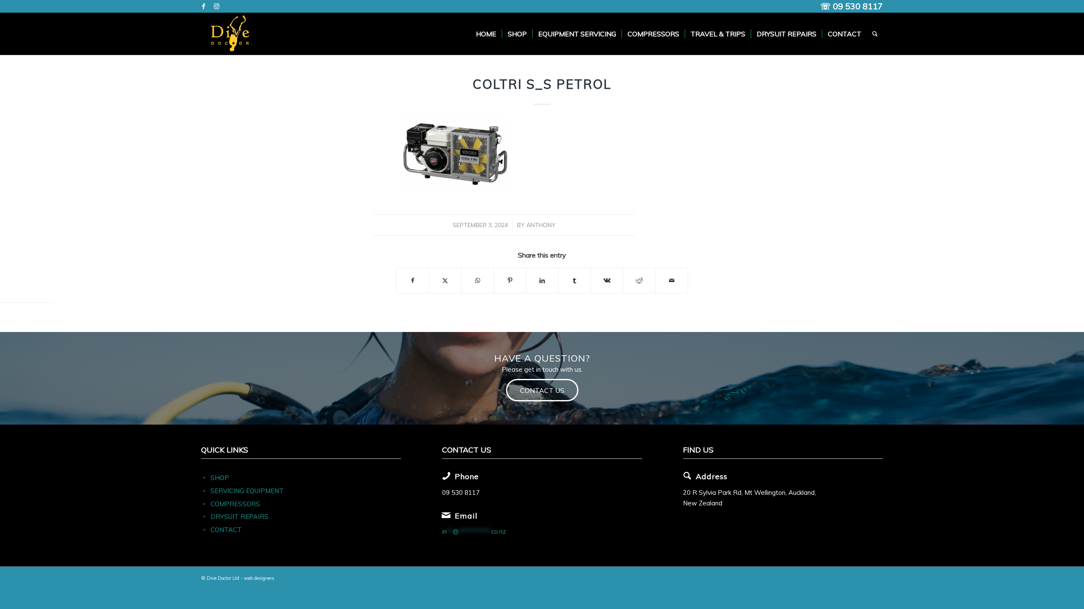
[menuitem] (486, 34)
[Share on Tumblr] (574, 280)
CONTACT (226, 530)
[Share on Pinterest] (509, 280)
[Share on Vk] (607, 280)
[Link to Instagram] (216, 6)
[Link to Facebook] (203, 6)
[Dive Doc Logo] (231, 34)
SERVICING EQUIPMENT (247, 491)
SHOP (219, 478)
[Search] (875, 34)
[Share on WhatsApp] (477, 280)
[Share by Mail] (672, 280)
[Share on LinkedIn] (542, 280)
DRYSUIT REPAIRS (239, 517)
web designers (259, 578)
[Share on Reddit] (639, 280)
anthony (541, 224)
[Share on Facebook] (412, 280)
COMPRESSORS (236, 504)
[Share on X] (445, 280)
